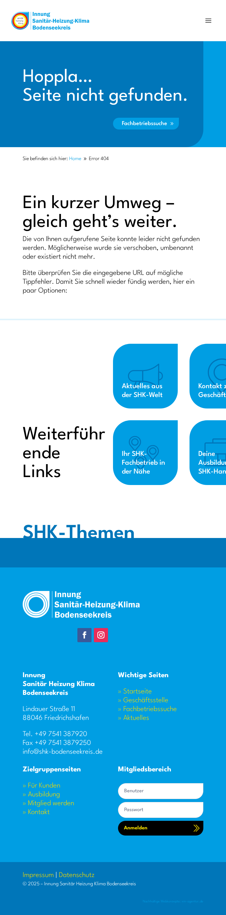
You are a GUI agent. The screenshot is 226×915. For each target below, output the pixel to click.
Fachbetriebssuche (144, 123)
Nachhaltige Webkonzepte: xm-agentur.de (173, 901)
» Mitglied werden (48, 803)
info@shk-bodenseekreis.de (63, 751)
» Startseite (135, 691)
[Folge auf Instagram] (101, 635)
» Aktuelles (133, 718)
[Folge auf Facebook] (84, 635)
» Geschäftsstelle (143, 700)
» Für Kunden (41, 785)
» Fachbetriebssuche (147, 709)
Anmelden (135, 828)
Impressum (38, 875)
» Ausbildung (41, 794)
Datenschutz (76, 875)
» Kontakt (36, 812)
